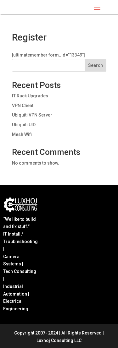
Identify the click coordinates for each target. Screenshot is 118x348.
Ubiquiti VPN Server (32, 114)
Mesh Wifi (22, 134)
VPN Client (22, 105)
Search (95, 65)
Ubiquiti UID (24, 124)
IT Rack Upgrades (30, 95)
